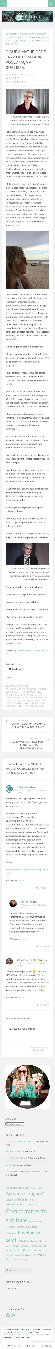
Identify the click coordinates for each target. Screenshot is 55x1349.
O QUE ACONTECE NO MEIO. (19, 1141)
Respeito (11, 703)
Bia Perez (14, 78)
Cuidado (32, 689)
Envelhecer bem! (28, 40)
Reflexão (39, 700)
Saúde (20, 703)
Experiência (12, 695)
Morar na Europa (37, 1245)
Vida (41, 706)
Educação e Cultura (27, 1226)
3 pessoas (21, 880)
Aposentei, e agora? (18, 34)
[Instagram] (13, 1315)
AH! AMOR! (11, 1151)
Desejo (9, 692)
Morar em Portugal (18, 1245)
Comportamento (16, 689)
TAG (35, 1255)
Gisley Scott (23, 787)
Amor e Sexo (37, 1188)
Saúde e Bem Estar (35, 703)
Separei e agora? (23, 1254)
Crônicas (11, 1226)
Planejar (28, 700)
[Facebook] (7, 1315)
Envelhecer (11, 1233)
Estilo (38, 692)
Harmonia (11, 697)
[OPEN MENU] (3, 3)
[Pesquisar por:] (18, 1270)
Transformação (28, 706)
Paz (20, 700)
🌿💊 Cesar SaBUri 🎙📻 (29, 960)
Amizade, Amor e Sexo (18, 1187)
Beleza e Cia (11, 1199)
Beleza (12, 686)
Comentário (38, 1050)
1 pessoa (24, 939)
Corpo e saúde (35, 1221)
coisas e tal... (33, 1204)
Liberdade (24, 697)
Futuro (37, 695)
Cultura (43, 689)
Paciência (11, 700)
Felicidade (26, 695)
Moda (30, 1241)
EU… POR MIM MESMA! (16, 1158)
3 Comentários (18, 82)
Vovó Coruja (20, 1259)
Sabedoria (12, 706)
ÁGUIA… (9, 1165)
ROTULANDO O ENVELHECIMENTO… (23, 1171)
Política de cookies (23, 1337)
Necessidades (38, 697)
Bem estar (23, 686)
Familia (21, 1240)
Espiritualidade (24, 692)
